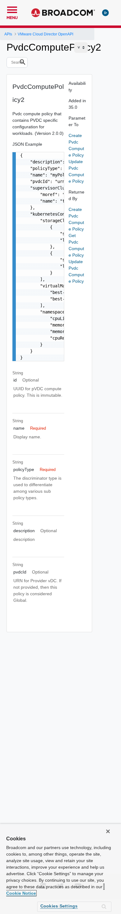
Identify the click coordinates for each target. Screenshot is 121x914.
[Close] (108, 831)
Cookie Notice (21, 893)
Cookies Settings (59, 905)
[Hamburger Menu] (12, 9)
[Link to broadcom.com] (63, 12)
